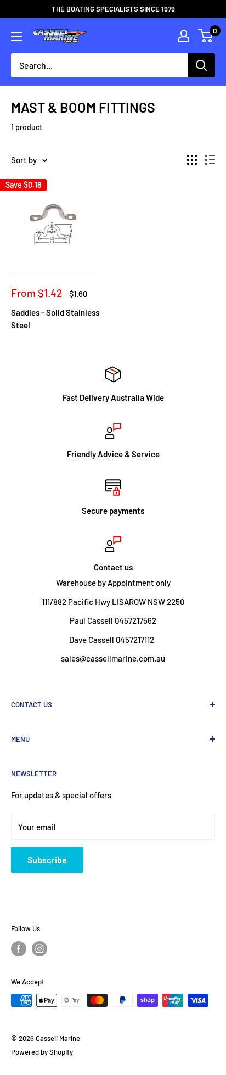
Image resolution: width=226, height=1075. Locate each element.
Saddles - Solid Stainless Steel (55, 318)
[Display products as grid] (192, 160)
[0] (206, 35)
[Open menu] (16, 36)
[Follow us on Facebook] (18, 948)
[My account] (183, 36)
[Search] (201, 65)
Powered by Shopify (42, 1052)
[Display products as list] (210, 160)
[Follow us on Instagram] (39, 948)
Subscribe (47, 859)
